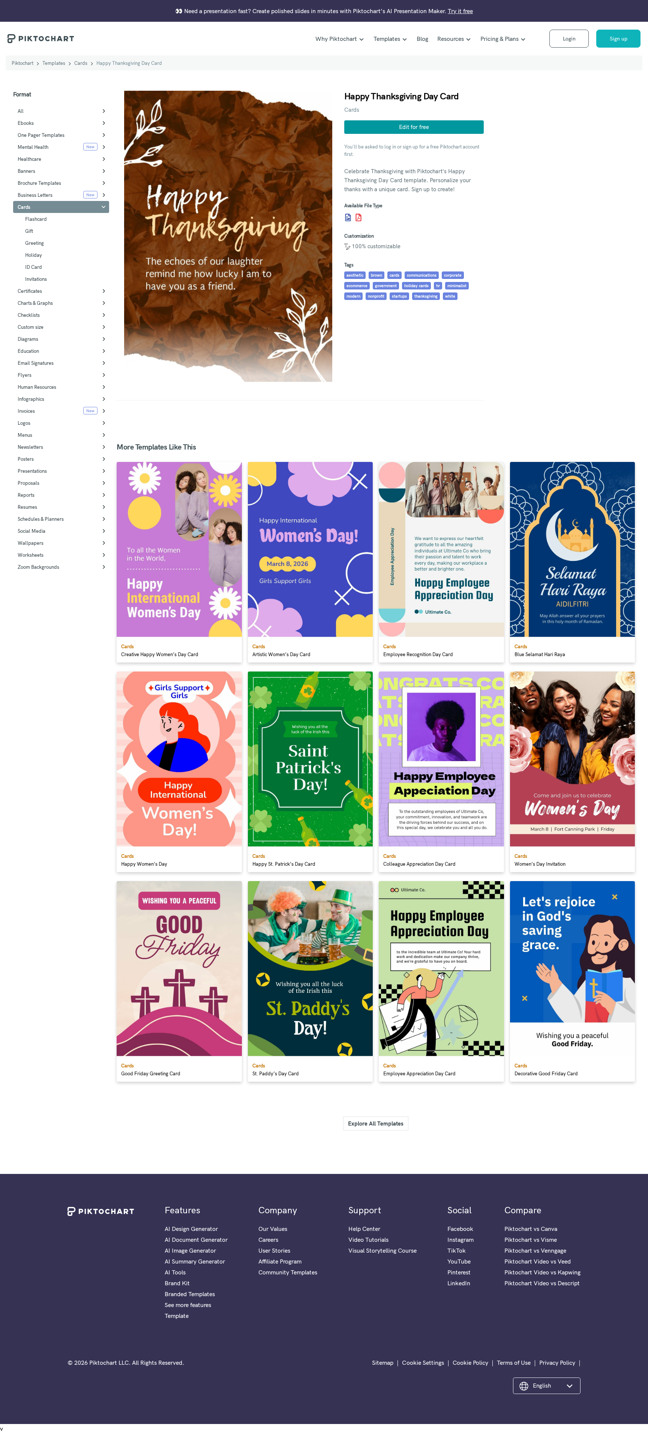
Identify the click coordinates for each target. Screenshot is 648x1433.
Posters (26, 459)
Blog (422, 38)
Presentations (32, 471)
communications (421, 275)
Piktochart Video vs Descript (542, 1283)
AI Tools (175, 1272)
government (386, 285)
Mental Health (33, 147)
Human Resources (37, 387)
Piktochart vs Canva (530, 1228)
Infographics (31, 399)
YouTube (459, 1261)
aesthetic (354, 275)
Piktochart (22, 63)
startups (399, 296)
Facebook (460, 1228)
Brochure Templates (39, 183)
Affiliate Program (280, 1261)
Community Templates (287, 1272)
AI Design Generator (191, 1228)
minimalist (456, 285)
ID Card (33, 267)
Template (177, 1315)
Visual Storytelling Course (382, 1250)
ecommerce (357, 285)
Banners (26, 171)
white (450, 296)
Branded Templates (190, 1294)
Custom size (31, 327)
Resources (450, 38)
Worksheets (31, 555)
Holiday (33, 255)
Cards (80, 63)
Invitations (36, 279)
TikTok (456, 1250)
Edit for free (414, 126)
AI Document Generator (196, 1239)
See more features (188, 1305)
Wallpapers (31, 543)
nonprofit (376, 296)
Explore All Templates (376, 1123)
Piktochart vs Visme (530, 1239)
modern (353, 296)
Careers (268, 1239)
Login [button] (569, 38)
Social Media (31, 531)
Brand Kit (177, 1283)
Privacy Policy (557, 1362)
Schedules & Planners (41, 519)
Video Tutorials (368, 1239)
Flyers (25, 375)
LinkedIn (458, 1283)
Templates (387, 38)
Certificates (30, 291)
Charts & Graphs (35, 303)
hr (438, 285)
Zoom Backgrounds (38, 567)
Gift (29, 231)
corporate (453, 275)
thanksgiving (426, 296)
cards (394, 275)
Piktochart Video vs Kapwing (542, 1272)
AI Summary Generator (195, 1261)
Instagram (460, 1239)
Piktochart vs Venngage (535, 1250)
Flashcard (36, 219)
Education (28, 351)
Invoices (26, 411)
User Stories (274, 1250)
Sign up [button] (618, 38)
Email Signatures (36, 363)
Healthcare (29, 159)
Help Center (364, 1228)
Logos (24, 423)
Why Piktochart (336, 38)
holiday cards (416, 285)
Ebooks (26, 123)
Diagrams (28, 339)
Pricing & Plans (499, 38)
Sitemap (382, 1362)
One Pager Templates (41, 135)
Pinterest (459, 1272)
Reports (26, 495)
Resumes (27, 507)
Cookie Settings (423, 1362)
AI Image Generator (190, 1250)
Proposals (28, 483)
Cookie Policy (470, 1362)
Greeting (34, 243)
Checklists (29, 315)
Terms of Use (514, 1362)
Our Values (272, 1228)
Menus (25, 435)
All (21, 111)
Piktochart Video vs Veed (537, 1261)
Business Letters (35, 195)
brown (376, 275)
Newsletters (30, 447)
